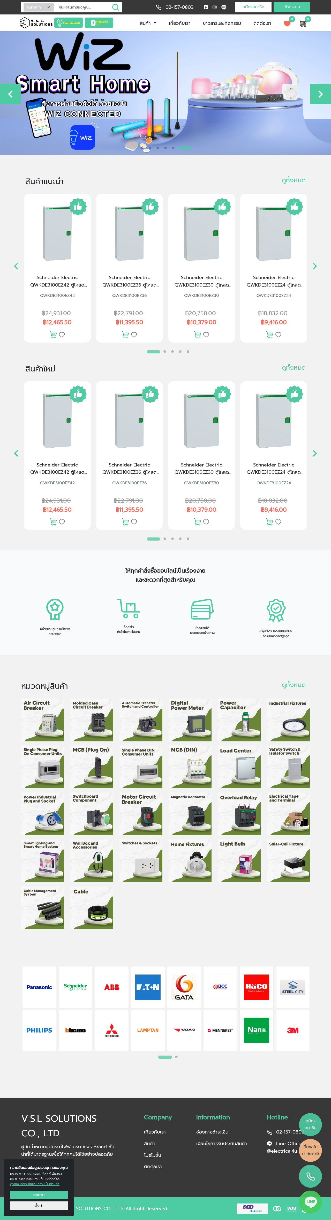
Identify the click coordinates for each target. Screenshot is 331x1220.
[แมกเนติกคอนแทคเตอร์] (190, 814)
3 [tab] (165, 147)
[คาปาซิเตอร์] (239, 720)
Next (316, 1009)
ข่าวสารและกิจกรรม (222, 23)
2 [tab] (157, 147)
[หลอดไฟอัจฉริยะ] (42, 860)
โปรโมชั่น (152, 1155)
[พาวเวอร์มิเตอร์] (190, 720)
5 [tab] (181, 147)
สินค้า (146, 23)
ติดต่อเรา (262, 23)
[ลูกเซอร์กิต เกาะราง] (190, 767)
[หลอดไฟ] (239, 860)
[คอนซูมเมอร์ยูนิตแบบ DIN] (140, 767)
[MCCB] (91, 720)
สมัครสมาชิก (253, 7)
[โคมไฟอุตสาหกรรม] (288, 720)
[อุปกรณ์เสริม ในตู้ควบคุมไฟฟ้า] (91, 814)
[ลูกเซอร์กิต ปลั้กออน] (91, 767)
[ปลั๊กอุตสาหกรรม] (42, 814)
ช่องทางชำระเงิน (212, 1132)
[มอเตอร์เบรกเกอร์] (140, 814)
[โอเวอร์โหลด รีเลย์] (239, 814)
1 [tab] (142, 146)
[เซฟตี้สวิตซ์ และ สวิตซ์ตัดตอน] (288, 767)
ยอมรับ (38, 1195)
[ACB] (42, 720)
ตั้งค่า (39, 1205)
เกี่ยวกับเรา (180, 23)
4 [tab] (173, 147)
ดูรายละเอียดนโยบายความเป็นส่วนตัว (34, 1184)
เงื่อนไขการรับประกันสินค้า (221, 1143)
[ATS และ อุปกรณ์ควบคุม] (140, 720)
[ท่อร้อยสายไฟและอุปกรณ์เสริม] (42, 907)
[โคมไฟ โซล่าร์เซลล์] (288, 860)
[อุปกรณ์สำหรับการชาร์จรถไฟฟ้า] (91, 860)
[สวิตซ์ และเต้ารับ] (140, 860)
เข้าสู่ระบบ (291, 7)
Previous (14, 1009)
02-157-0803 (179, 7)
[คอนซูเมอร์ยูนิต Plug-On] (42, 767)
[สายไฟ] (91, 907)
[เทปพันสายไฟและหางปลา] (288, 814)
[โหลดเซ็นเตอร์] (239, 767)
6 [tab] (188, 147)
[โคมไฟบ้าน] (190, 860)
